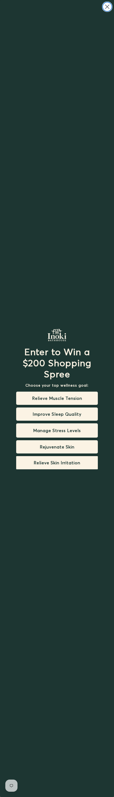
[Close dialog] (107, 6)
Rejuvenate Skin (57, 447)
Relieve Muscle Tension (57, 398)
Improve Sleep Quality (57, 414)
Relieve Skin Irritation (57, 462)
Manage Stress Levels (57, 430)
